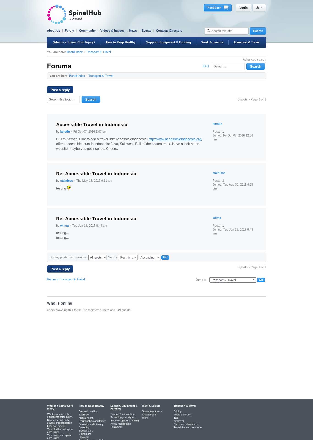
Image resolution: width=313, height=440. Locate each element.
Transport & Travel (98, 52)
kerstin (65, 131)
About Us (53, 30)
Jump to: (201, 279)
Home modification (120, 423)
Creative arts (149, 414)
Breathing (84, 427)
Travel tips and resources (188, 427)
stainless (66, 180)
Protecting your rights (122, 417)
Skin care (84, 437)
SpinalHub (74, 14)
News (133, 30)
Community (87, 30)
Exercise (84, 414)
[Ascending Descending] (155, 257)
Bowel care (85, 433)
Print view (253, 76)
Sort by (113, 257)
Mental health (86, 417)
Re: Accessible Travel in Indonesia (96, 173)
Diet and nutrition (88, 411)
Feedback (218, 7)
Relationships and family (92, 421)
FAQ (206, 66)
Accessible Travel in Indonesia (91, 124)
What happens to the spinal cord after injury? (60, 415)
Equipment (116, 427)
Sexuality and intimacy (91, 424)
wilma (64, 225)
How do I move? (56, 426)
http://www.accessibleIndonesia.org (174, 139)
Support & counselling (122, 414)
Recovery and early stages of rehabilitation (59, 421)
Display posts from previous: (68, 257)
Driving (177, 411)
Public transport (182, 414)
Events (146, 30)
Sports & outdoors (152, 411)
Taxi (176, 417)
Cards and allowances (186, 424)
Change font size (260, 76)
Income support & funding (124, 420)
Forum (69, 30)
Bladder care (86, 430)
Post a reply (60, 90)
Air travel (179, 421)
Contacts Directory (169, 30)
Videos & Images (112, 30)
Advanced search (254, 59)
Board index (75, 52)
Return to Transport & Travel (66, 279)
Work (145, 417)
